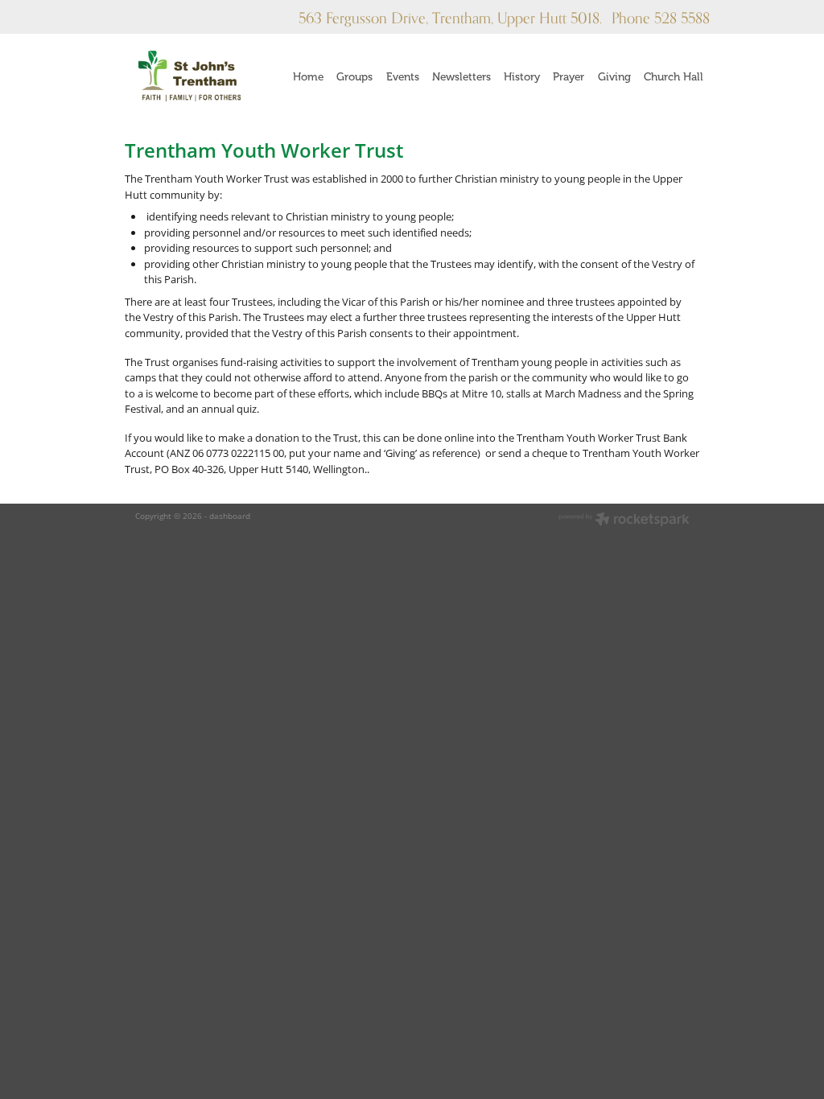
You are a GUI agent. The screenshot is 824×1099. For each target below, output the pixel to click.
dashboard (229, 515)
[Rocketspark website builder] (624, 520)
